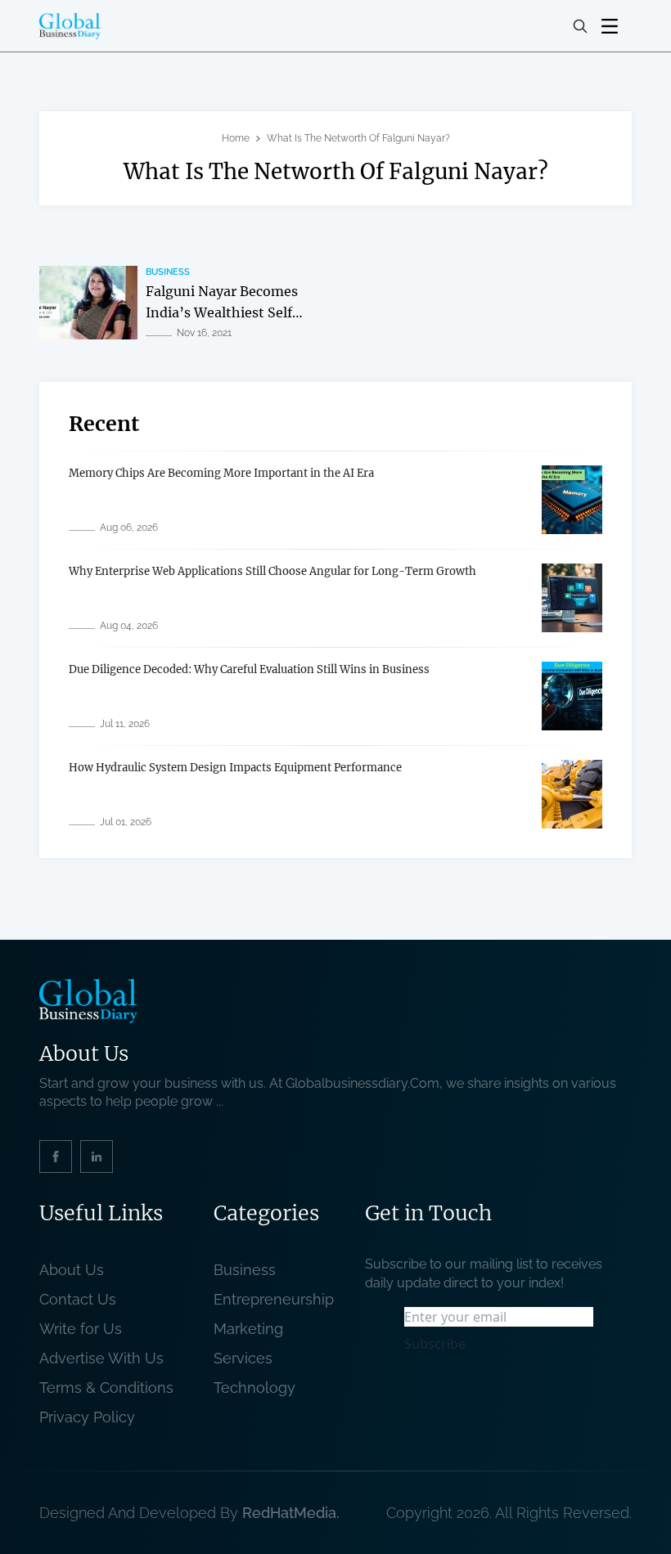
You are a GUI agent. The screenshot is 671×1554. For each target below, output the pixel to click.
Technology (254, 1387)
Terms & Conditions (110, 1387)
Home (236, 138)
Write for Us (80, 1328)
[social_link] (55, 1156)
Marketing (248, 1328)
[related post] (88, 302)
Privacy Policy (87, 1417)
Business (168, 272)
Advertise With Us (101, 1358)
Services (243, 1358)
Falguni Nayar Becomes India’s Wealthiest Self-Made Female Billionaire (224, 312)
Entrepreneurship (274, 1299)
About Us (71, 1269)
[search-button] (580, 26)
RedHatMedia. (291, 1512)
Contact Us (77, 1299)
